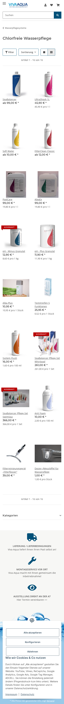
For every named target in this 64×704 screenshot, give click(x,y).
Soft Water (8, 151)
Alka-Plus (8, 302)
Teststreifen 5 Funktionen (42, 304)
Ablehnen (32, 651)
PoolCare (7, 199)
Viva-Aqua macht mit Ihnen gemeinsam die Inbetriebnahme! (32, 573)
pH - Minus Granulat (14, 251)
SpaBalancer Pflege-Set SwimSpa (15, 415)
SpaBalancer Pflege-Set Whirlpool (47, 360)
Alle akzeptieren (33, 632)
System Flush (10, 358)
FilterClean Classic (45, 151)
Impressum (11, 694)
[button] (45, 5)
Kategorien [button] (10, 515)
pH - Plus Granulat (45, 251)
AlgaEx (38, 199)
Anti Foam (40, 413)
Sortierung (27, 52)
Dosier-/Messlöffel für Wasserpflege (47, 470)
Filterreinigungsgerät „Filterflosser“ (14, 470)
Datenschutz (27, 694)
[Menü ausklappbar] (4, 2)
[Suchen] (57, 15)
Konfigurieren (32, 642)
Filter (11, 52)
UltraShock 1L (42, 99)
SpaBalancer (9, 99)
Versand (50, 700)
